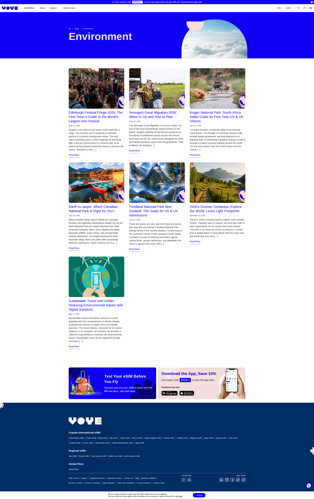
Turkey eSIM (125, 438)
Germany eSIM (74, 443)
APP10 (136, 2)
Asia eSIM (73, 456)
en (279, 8)
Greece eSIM (88, 443)
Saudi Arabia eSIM (102, 443)
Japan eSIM (208, 438)
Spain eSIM (102, 438)
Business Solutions (92, 483)
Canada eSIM (168, 438)
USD (288, 8)
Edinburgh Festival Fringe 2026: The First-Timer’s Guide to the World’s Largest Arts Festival (96, 117)
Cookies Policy (159, 483)
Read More (74, 155)
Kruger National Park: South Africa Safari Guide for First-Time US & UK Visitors (216, 117)
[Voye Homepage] (10, 8)
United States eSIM (76, 438)
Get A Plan (29, 8)
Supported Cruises (114, 478)
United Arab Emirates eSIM (122, 443)
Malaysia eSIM (195, 438)
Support (53, 8)
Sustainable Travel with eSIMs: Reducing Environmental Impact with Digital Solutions (96, 305)
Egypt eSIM (139, 443)
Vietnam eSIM (221, 438)
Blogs (77, 29)
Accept (199, 495)
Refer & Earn (69, 8)
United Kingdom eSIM (152, 438)
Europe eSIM (84, 456)
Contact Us (128, 478)
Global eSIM (73, 469)
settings (178, 496)
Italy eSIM (113, 438)
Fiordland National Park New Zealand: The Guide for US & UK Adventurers (153, 211)
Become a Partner (76, 483)
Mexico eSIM (137, 438)
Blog (137, 478)
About (42, 8)
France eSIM (91, 438)
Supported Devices (97, 478)
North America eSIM (132, 456)
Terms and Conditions (125, 483)
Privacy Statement (144, 483)
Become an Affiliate (148, 478)
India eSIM (233, 438)
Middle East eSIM (115, 456)
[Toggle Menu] (310, 8)
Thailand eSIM (182, 438)
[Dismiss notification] (312, 2)
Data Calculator (109, 483)
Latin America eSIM (99, 456)
